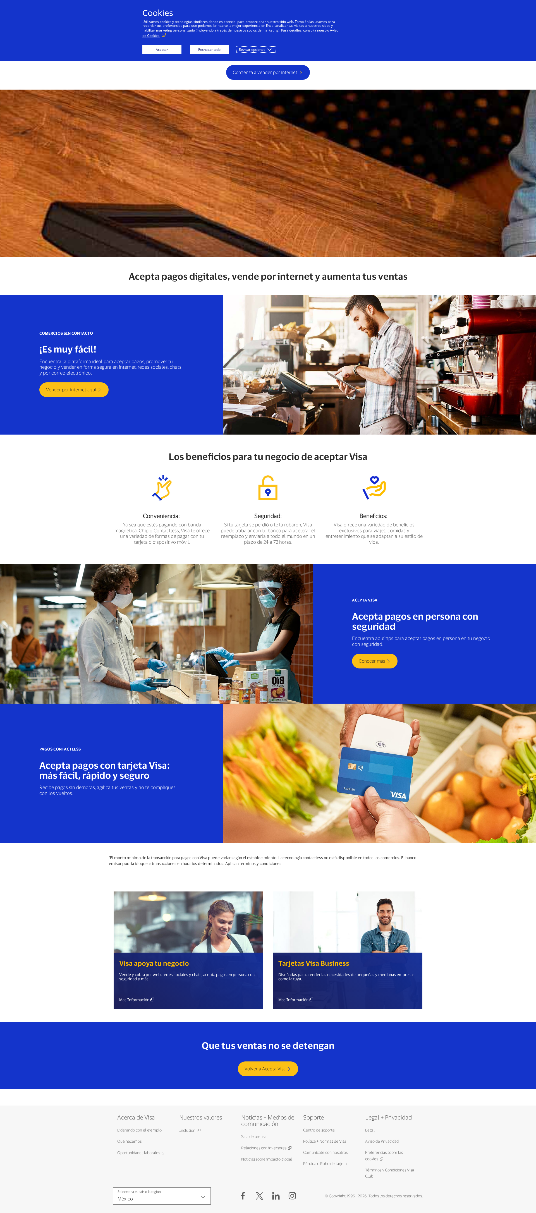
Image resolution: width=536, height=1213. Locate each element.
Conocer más (372, 660)
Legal (370, 1130)
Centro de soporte (319, 1130)
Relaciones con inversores (263, 1147)
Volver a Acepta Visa (265, 1068)
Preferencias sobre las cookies (384, 1155)
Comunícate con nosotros (325, 1152)
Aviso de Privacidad (382, 1141)
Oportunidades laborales (138, 1152)
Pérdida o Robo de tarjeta (325, 1163)
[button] (259, 1196)
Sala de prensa (253, 1136)
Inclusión (187, 1130)
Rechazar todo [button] (209, 49)
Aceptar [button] (162, 49)
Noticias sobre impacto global (266, 1159)
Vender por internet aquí (71, 389)
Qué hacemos (129, 1141)
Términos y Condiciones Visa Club (389, 1173)
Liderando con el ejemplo (139, 1130)
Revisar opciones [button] (252, 49)
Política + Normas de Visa (324, 1141)
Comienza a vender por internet (265, 72)
